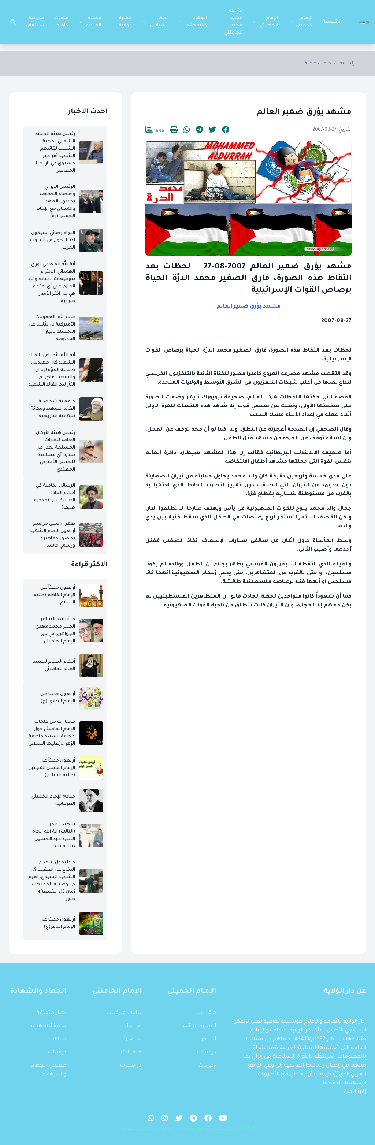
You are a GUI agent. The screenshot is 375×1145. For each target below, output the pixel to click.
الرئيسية (332, 22)
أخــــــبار (208, 1039)
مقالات (57, 1039)
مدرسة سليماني (35, 22)
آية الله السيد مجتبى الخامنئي (233, 22)
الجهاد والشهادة (196, 22)
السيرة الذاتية (199, 1026)
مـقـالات (206, 1013)
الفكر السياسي (159, 22)
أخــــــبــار (133, 1026)
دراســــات (130, 1066)
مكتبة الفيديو (93, 22)
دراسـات (206, 1053)
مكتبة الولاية (125, 22)
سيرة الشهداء (48, 1026)
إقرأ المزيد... (352, 1092)
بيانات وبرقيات (123, 1013)
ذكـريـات (207, 1066)
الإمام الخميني (304, 22)
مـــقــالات (130, 1053)
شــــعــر (133, 1039)
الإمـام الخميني (191, 991)
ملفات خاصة (61, 22)
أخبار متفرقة (51, 1013)
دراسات (57, 1053)
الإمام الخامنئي (269, 22)
